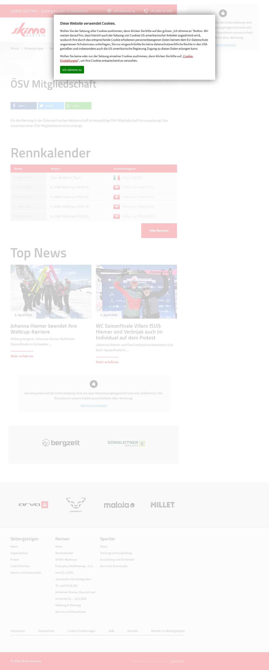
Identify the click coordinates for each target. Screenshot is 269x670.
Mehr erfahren (22, 356)
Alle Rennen (159, 230)
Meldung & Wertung (68, 605)
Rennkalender (64, 553)
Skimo (15, 48)
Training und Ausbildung (116, 553)
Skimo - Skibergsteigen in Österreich (30, 29)
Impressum (18, 631)
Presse (15, 559)
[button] (24, 105)
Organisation (19, 553)
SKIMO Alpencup (66, 559)
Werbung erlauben (93, 405)
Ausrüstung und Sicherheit (117, 559)
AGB (111, 631)
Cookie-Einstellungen (81, 631)
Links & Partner (20, 566)
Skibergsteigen (34, 48)
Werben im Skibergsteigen (168, 631)
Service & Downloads (113, 566)
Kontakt (132, 631)
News (14, 546)
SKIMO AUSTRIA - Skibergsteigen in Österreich (49, 11)
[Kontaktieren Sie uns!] (176, 661)
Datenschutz (46, 631)
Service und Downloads (26, 572)
